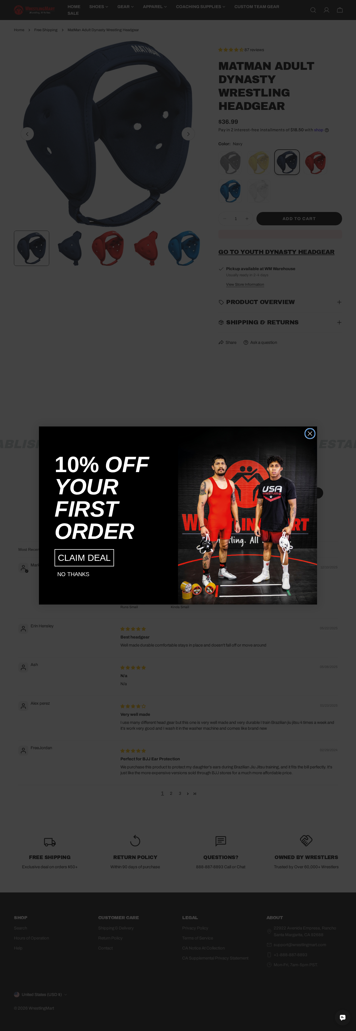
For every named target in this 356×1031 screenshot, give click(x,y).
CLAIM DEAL (84, 558)
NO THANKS (73, 574)
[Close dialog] (310, 433)
